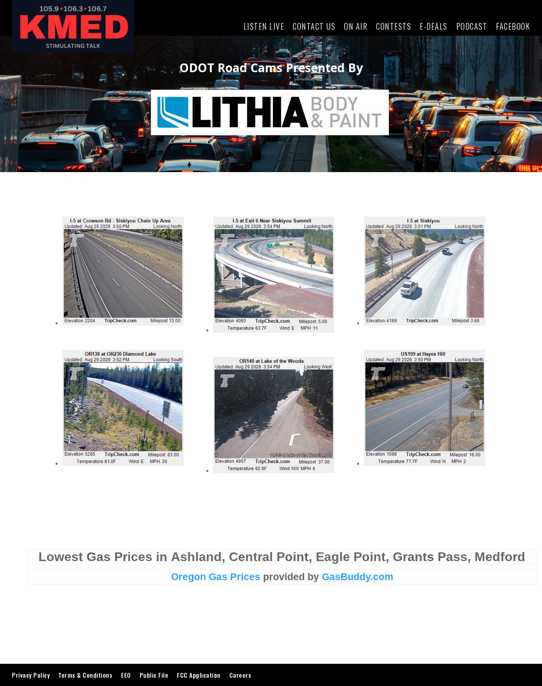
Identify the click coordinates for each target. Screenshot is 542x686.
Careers (240, 675)
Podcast (472, 26)
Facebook (513, 26)
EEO (126, 675)
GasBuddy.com (357, 576)
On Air (355, 26)
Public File (154, 675)
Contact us (314, 26)
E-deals (434, 26)
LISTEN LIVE (264, 26)
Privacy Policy (31, 675)
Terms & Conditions (85, 675)
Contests (393, 26)
